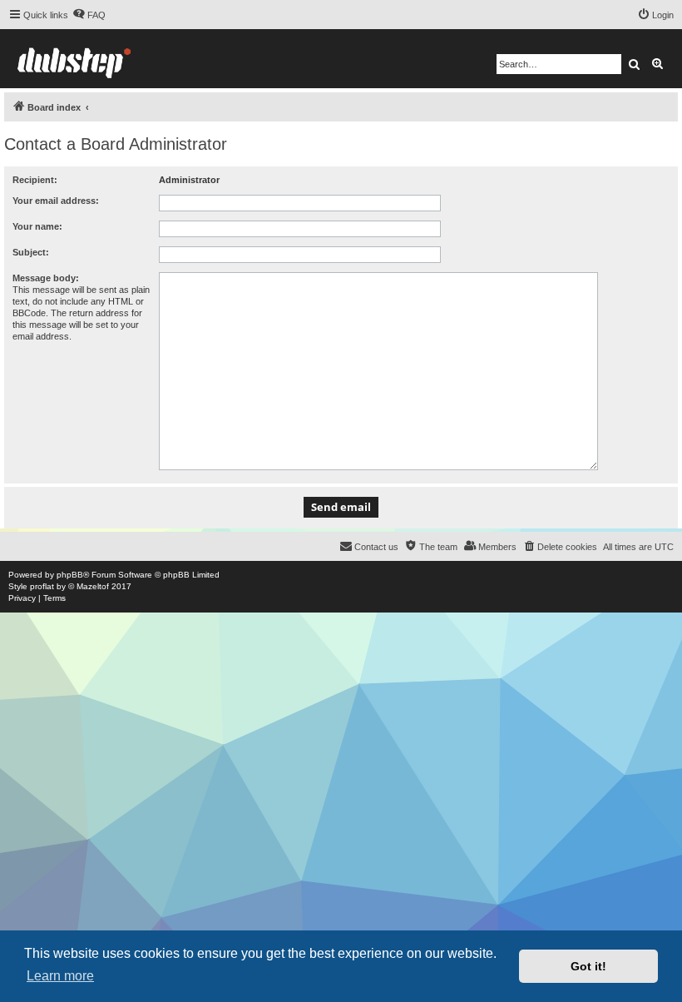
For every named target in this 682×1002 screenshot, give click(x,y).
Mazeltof (93, 586)
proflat (42, 586)
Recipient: (34, 180)
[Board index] (74, 58)
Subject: (30, 252)
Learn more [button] (60, 976)
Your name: (37, 226)
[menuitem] (89, 15)
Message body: (45, 278)
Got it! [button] (588, 966)
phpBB (70, 574)
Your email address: (55, 201)
